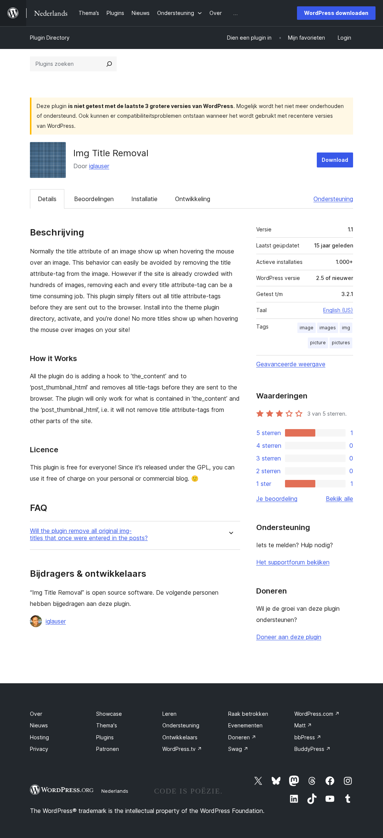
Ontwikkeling (192, 199)
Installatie (144, 199)
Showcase (109, 714)
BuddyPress (312, 749)
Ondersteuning (333, 199)
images (327, 327)
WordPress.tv (182, 749)
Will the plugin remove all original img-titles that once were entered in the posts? (89, 534)
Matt (303, 725)
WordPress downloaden (336, 13)
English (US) (338, 310)
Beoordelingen (94, 199)
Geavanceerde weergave (290, 364)
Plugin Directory (50, 37)
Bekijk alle (339, 498)
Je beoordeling (276, 498)
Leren (169, 714)
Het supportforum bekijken (293, 562)
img (346, 327)
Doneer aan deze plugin (288, 637)
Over (36, 714)
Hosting (39, 737)
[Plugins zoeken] (109, 63)
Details (47, 199)
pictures (341, 342)
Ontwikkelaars (179, 737)
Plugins (105, 737)
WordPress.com (317, 714)
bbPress (307, 737)
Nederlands (114, 791)
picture (318, 342)
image (306, 327)
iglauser (99, 166)
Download (335, 160)
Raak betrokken (248, 714)
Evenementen (245, 725)
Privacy (39, 749)
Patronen (107, 749)
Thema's (106, 725)
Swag (238, 749)
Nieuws (39, 725)
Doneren (242, 737)
